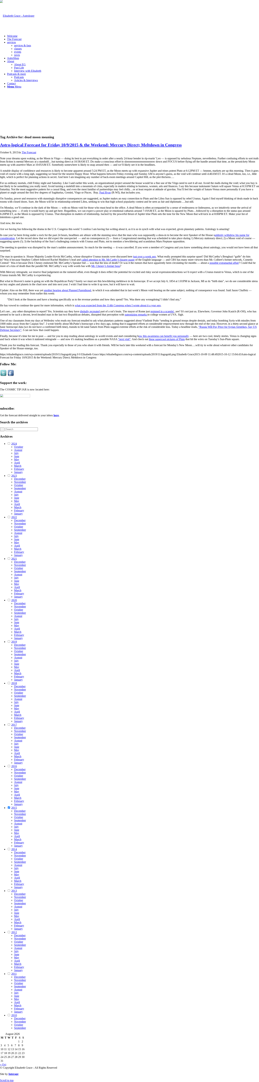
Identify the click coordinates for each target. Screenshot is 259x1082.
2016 (14, 766)
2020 (14, 600)
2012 (14, 932)
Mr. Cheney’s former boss (105, 266)
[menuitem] (133, 36)
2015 (14, 807)
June (16, 456)
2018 (14, 683)
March (17, 465)
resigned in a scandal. (162, 311)
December (20, 478)
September (20, 488)
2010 (14, 1015)
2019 (14, 641)
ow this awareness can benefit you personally (164, 336)
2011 (14, 973)
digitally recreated (90, 311)
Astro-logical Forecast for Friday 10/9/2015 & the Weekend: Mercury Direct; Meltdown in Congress (91, 145)
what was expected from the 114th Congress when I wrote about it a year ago (118, 305)
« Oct (3, 1064)
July (16, 453)
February (19, 468)
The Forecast (29, 152)
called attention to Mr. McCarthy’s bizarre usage (108, 259)
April (17, 462)
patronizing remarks (136, 314)
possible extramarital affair (224, 262)
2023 (14, 475)
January (18, 472)
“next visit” (124, 339)
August (18, 449)
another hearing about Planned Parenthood (67, 290)
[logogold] (17, 15)
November (20, 481)
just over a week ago (144, 256)
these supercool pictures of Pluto (167, 339)
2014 (14, 849)
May (16, 459)
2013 (14, 890)
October (18, 446)
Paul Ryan (105, 192)
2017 (14, 724)
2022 (14, 517)
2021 (14, 558)
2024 (14, 443)
